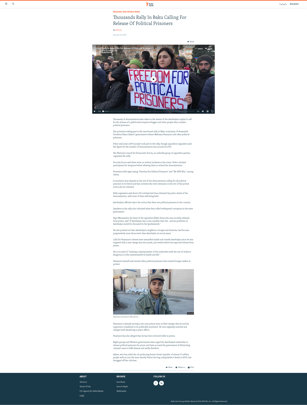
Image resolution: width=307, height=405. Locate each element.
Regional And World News (126, 12)
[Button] (190, 41)
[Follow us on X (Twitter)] (156, 383)
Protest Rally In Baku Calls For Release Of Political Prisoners (123, 48)
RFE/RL (118, 30)
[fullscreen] (212, 111)
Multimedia (121, 391)
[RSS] (161, 383)
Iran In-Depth (122, 387)
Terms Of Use (85, 387)
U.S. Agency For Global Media (91, 391)
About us (83, 382)
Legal (82, 396)
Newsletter (294, 4)
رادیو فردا (283, 4)
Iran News (121, 382)
